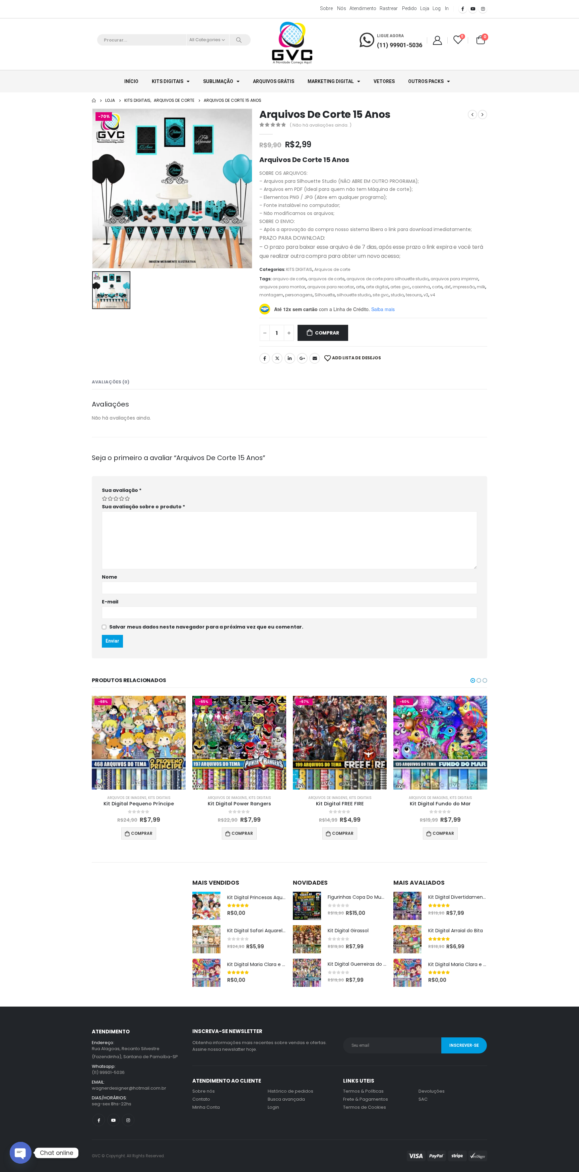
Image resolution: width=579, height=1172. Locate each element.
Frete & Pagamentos (365, 1099)
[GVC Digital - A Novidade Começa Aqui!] (292, 43)
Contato (201, 1099)
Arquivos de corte (332, 269)
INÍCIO (131, 81)
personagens (299, 295)
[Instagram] (482, 8)
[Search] (239, 40)
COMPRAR (327, 332)
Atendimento (362, 8)
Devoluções (432, 1091)
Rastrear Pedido (398, 8)
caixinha (421, 287)
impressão (464, 287)
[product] (206, 906)
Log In (441, 8)
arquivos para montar (282, 287)
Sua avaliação (121, 490)
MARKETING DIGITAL (331, 81)
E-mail (110, 601)
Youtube (113, 1120)
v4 (432, 295)
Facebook (264, 358)
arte (360, 287)
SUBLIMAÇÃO (218, 81)
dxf (447, 287)
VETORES (384, 81)
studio (397, 295)
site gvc (381, 295)
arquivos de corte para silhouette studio (387, 279)
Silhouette (325, 295)
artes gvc (400, 287)
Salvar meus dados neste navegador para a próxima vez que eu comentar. (206, 627)
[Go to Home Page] (94, 100)
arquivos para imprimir (454, 279)
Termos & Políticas (363, 1091)
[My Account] (437, 40)
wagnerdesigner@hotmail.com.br (129, 1088)
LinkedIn (289, 358)
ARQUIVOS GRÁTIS (273, 81)
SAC (423, 1099)
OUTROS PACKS (426, 81)
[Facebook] (462, 8)
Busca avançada (286, 1099)
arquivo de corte (289, 279)
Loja (424, 8)
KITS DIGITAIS (167, 81)
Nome (109, 577)
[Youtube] (472, 8)
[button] (473, 680)
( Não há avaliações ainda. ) (320, 125)
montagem (271, 295)
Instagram (128, 1120)
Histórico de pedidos (290, 1091)
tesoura (414, 295)
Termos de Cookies (364, 1107)
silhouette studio (354, 295)
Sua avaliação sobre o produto (143, 506)
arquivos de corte (326, 279)
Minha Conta (206, 1107)
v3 (426, 295)
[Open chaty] (20, 1153)
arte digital (377, 287)
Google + (302, 358)
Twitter (277, 358)
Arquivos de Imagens (126, 797)
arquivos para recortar (330, 287)
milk (481, 287)
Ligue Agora (390, 35)
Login (273, 1107)
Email (314, 358)
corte (437, 287)
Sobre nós (333, 8)
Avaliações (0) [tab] (110, 382)
